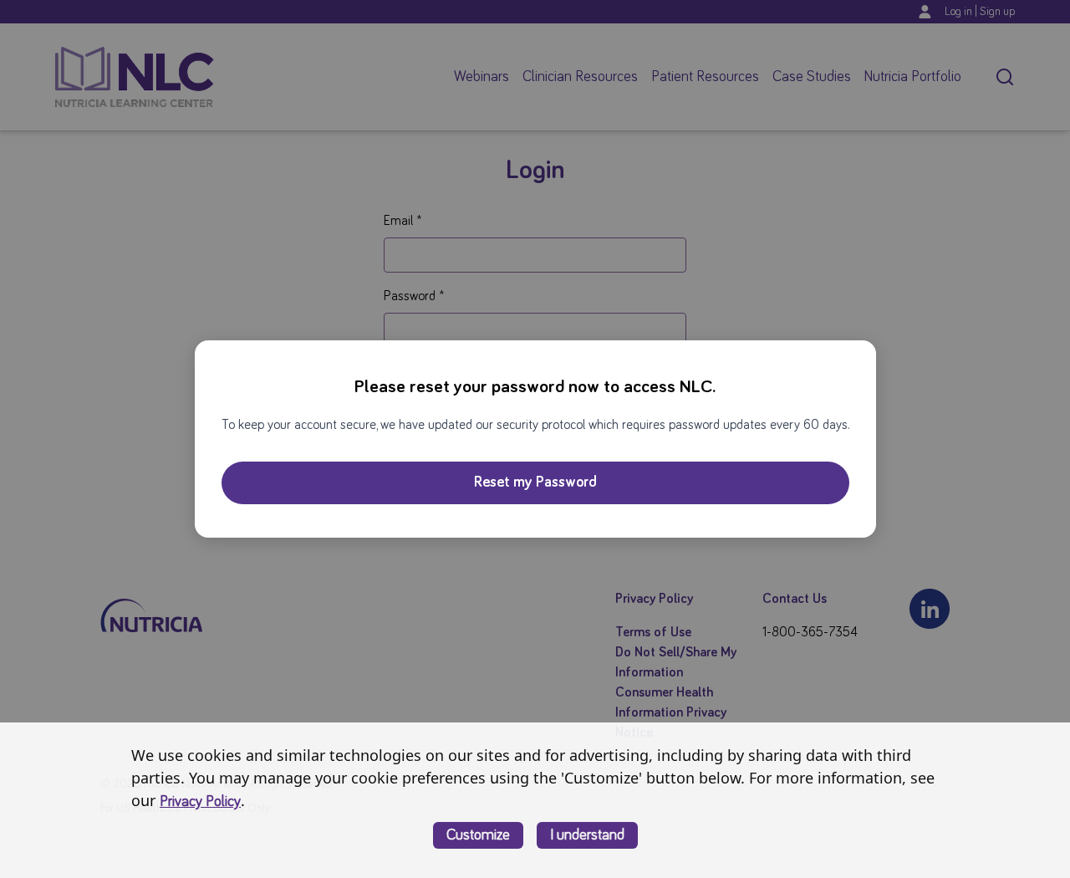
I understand (587, 835)
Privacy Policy (200, 801)
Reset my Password (535, 482)
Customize (478, 835)
